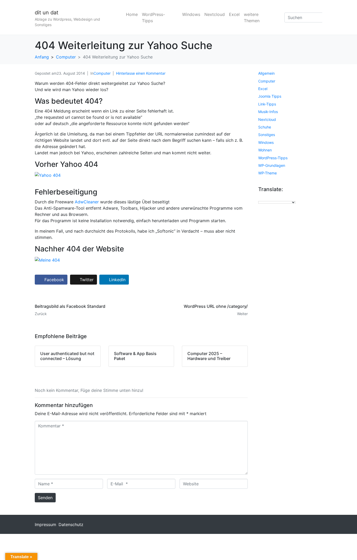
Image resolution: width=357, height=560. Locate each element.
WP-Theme (267, 173)
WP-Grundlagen (271, 165)
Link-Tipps (267, 104)
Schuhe (264, 127)
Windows (191, 14)
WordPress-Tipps (153, 17)
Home (132, 14)
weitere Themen (252, 17)
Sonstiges (266, 134)
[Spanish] (286, 198)
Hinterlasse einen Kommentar (140, 73)
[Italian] (271, 198)
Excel (234, 14)
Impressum (45, 524)
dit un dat (46, 12)
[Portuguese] (281, 198)
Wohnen (265, 150)
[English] (260, 198)
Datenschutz (71, 524)
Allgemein (266, 73)
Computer (102, 73)
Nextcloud (214, 14)
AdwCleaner (87, 201)
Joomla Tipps (269, 96)
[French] (265, 198)
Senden (45, 497)
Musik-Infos (268, 111)
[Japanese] (276, 198)
